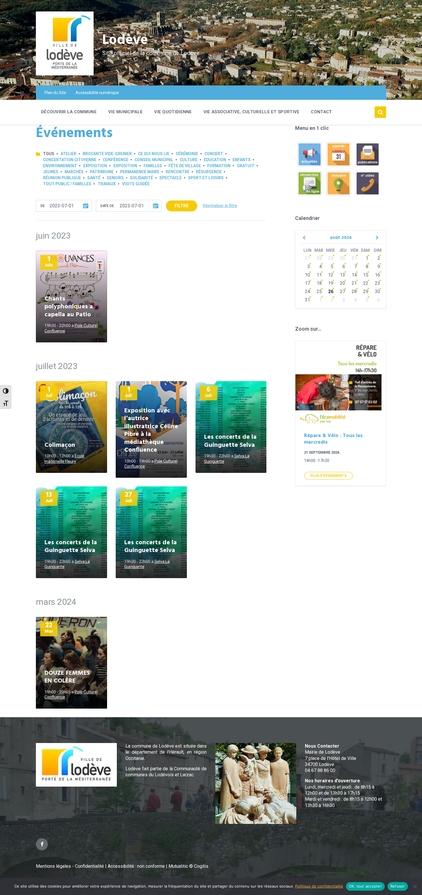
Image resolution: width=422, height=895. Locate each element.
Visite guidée (136, 184)
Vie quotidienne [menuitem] (173, 111)
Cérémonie (187, 153)
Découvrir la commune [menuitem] (69, 111)
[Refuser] (415, 886)
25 (319, 291)
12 (330, 275)
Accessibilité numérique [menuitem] (97, 92)
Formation (219, 165)
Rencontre (177, 171)
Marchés (74, 171)
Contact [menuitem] (321, 111)
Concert (213, 153)
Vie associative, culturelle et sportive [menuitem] (252, 111)
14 (354, 275)
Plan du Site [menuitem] (55, 92)
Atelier (68, 153)
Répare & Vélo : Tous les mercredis (333, 439)
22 (365, 283)
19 (330, 283)
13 (342, 275)
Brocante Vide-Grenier (107, 153)
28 (319, 258)
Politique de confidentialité (319, 886)
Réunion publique (62, 178)
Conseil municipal (154, 159)
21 (354, 283)
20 (342, 283)
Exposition (95, 165)
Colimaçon (59, 445)
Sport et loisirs (206, 178)
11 (319, 275)
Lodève (125, 40)
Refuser (397, 886)
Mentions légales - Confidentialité (70, 866)
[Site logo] (65, 74)
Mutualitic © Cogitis (188, 866)
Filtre (182, 205)
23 (377, 283)
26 (330, 291)
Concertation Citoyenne (69, 159)
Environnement (60, 165)
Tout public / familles (67, 184)
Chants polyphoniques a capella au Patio (68, 307)
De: (43, 206)
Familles (153, 165)
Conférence (115, 159)
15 (365, 275)
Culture (189, 159)
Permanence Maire (139, 171)
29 (330, 258)
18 (319, 283)
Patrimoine (102, 171)
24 (307, 291)
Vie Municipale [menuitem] (125, 111)
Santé (93, 178)
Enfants (242, 159)
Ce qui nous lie (153, 153)
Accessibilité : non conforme (137, 866)
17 (307, 283)
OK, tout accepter (365, 886)
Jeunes (50, 171)
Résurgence (209, 171)
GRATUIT (245, 165)
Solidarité (141, 178)
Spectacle (170, 178)
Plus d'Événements (328, 476)
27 (307, 258)
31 (354, 258)
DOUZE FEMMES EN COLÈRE (67, 677)
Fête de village (185, 165)
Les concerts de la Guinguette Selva (230, 441)
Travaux (107, 184)
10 (307, 275)
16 (377, 275)
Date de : (108, 206)
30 (342, 258)
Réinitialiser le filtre (220, 205)
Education (215, 159)
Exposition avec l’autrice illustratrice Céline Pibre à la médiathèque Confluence (151, 430)
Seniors (115, 178)
